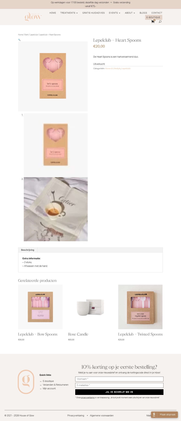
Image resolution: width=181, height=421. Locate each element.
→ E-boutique (46, 381)
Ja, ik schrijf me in (119, 392)
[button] (19, 39)
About (129, 13)
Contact (156, 13)
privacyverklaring (88, 398)
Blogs (143, 13)
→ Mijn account (47, 388)
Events (113, 13)
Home (52, 13)
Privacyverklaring (75, 415)
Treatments (67, 13)
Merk (26, 35)
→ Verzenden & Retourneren (53, 385)
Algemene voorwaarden (102, 415)
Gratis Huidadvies (93, 13)
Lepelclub (34, 35)
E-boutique (153, 17)
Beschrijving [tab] (27, 250)
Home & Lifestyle (113, 69)
